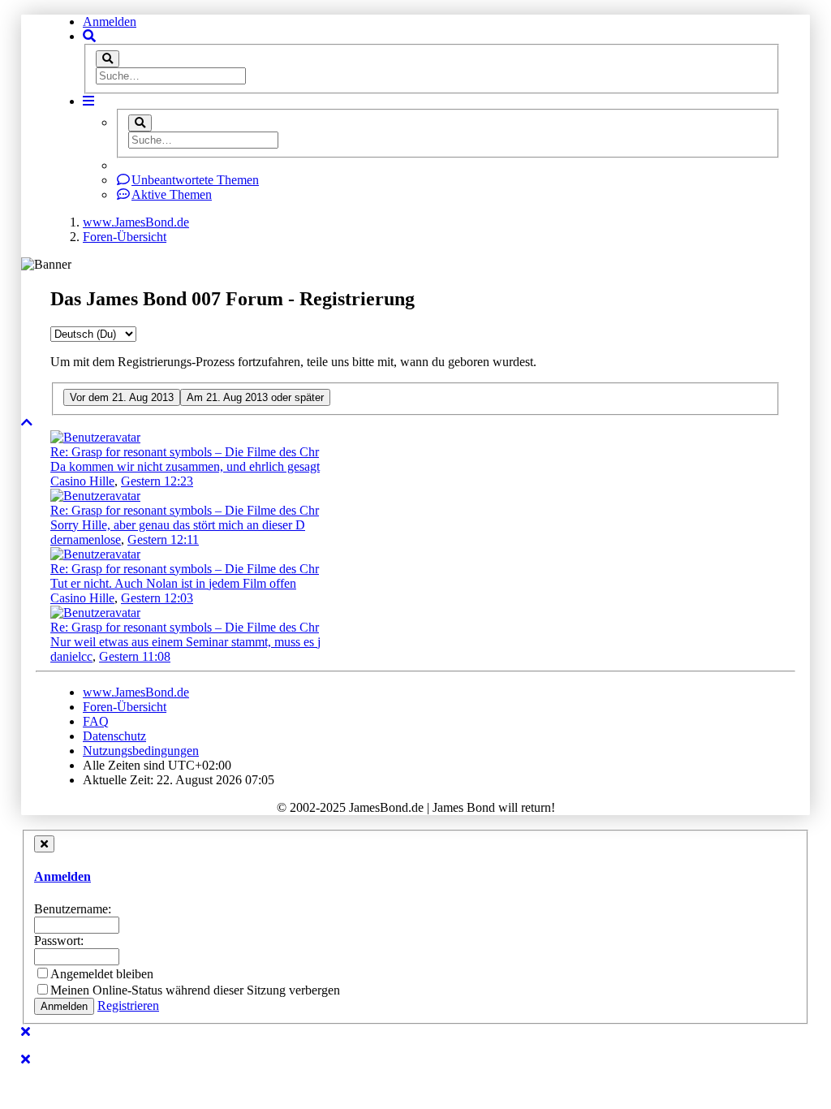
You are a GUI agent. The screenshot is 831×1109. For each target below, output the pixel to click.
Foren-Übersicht (124, 707)
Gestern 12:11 (163, 539)
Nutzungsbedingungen (141, 750)
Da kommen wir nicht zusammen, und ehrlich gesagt (185, 466)
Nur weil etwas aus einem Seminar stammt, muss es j (185, 642)
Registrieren (128, 1005)
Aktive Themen (171, 194)
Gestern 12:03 (157, 598)
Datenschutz (114, 736)
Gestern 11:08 (134, 656)
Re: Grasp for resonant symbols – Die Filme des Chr (184, 452)
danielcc (71, 656)
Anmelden (109, 21)
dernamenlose (85, 539)
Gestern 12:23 (157, 481)
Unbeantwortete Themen (195, 180)
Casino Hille (82, 481)
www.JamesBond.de (136, 692)
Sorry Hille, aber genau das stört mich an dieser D (177, 525)
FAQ (96, 721)
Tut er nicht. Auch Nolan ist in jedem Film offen (173, 583)
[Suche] (107, 58)
